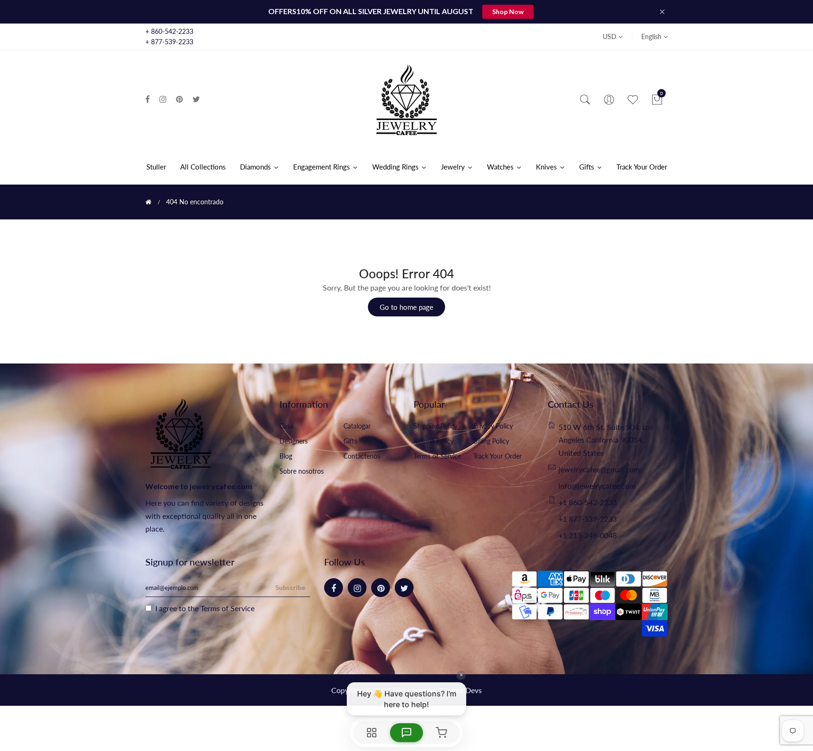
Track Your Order (497, 456)
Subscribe (290, 587)
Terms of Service (437, 456)
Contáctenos (361, 456)
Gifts (350, 441)
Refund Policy (434, 441)
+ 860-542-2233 (169, 31)
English (652, 36)
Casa (286, 426)
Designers (293, 441)
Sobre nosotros (301, 471)
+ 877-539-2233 (169, 42)
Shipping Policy (435, 426)
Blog (285, 456)
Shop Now (508, 12)
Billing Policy (491, 441)
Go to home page (406, 307)
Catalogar (357, 426)
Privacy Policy (493, 426)
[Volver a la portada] (148, 202)
